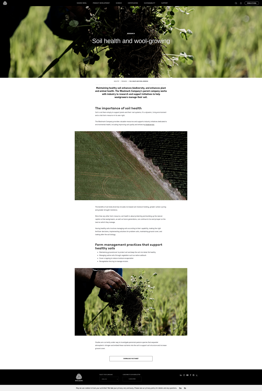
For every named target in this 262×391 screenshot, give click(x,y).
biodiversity (150, 124)
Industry (116, 81)
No (185, 388)
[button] (236, 3)
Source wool (82, 3)
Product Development (101, 3)
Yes (180, 388)
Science (119, 3)
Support (164, 3)
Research (124, 81)
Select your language (106, 374)
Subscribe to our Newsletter (131, 374)
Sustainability (149, 3)
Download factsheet (131, 359)
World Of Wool (251, 3)
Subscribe (132, 379)
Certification (133, 3)
